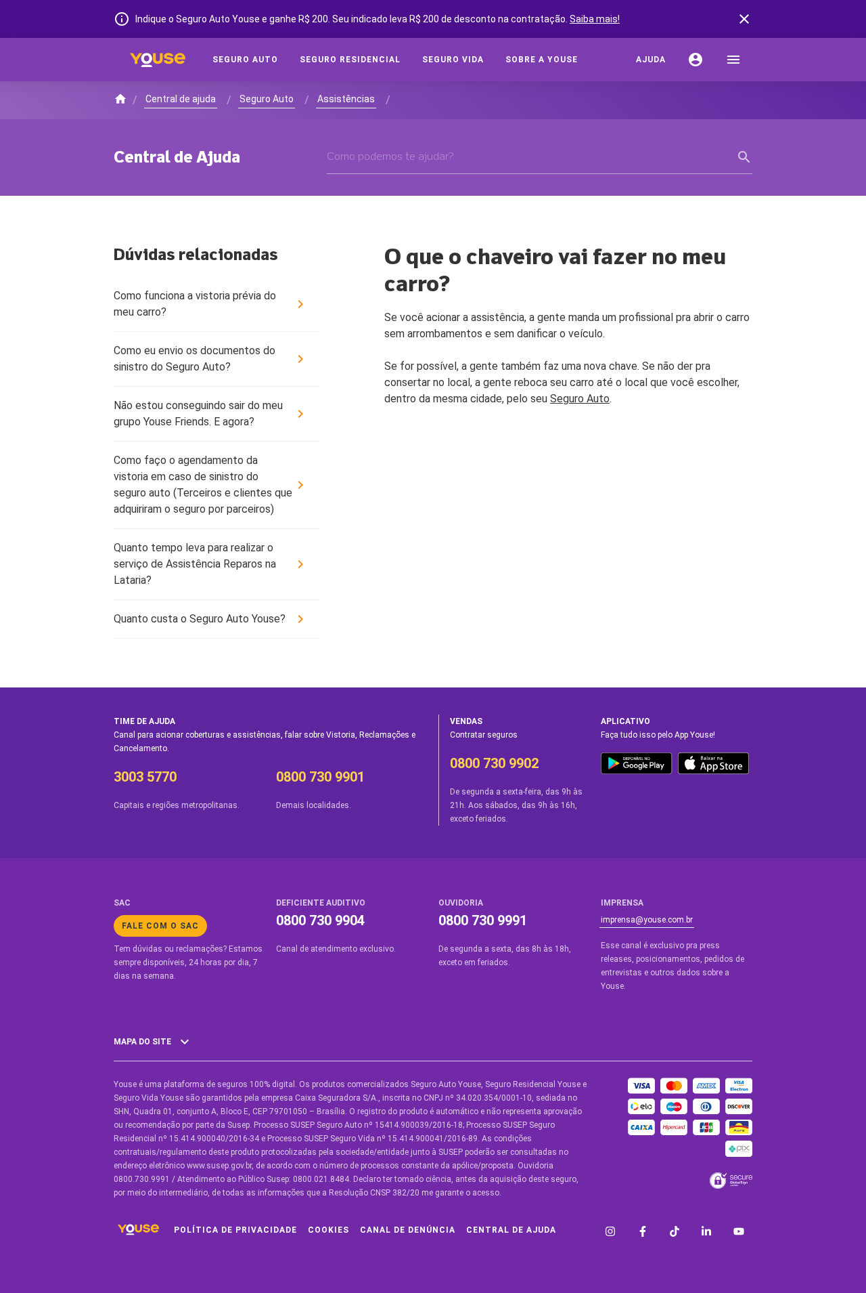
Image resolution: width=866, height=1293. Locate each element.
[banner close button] (744, 19)
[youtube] (738, 1233)
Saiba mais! (595, 19)
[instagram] (610, 1233)
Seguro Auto (580, 398)
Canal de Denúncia (407, 1230)
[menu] (733, 59)
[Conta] (695, 59)
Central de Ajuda (511, 1230)
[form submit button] (744, 157)
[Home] (158, 59)
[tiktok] (674, 1233)
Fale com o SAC (160, 926)
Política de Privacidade (235, 1230)
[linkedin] (706, 1233)
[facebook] (642, 1233)
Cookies (328, 1230)
